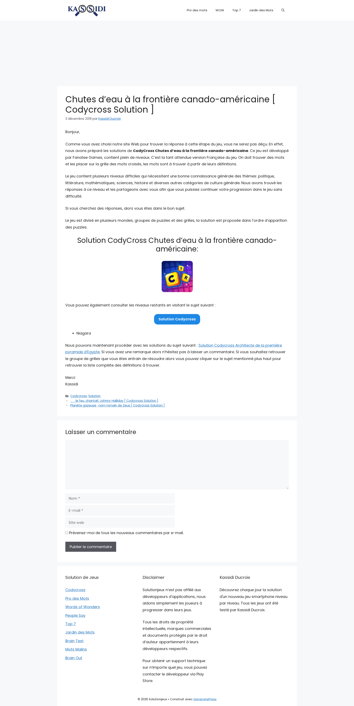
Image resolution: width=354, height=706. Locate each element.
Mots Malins (76, 649)
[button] (283, 10)
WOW (220, 10)
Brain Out (73, 657)
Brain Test (74, 640)
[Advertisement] (177, 51)
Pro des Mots (77, 598)
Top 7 (236, 10)
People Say (75, 615)
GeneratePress (205, 699)
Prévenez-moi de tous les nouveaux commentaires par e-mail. (126, 532)
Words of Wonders (82, 606)
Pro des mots (197, 10)
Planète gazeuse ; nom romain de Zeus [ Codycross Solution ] (117, 405)
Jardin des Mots (261, 10)
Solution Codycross (177, 319)
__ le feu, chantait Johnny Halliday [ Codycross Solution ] (114, 401)
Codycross (78, 396)
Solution (94, 396)
